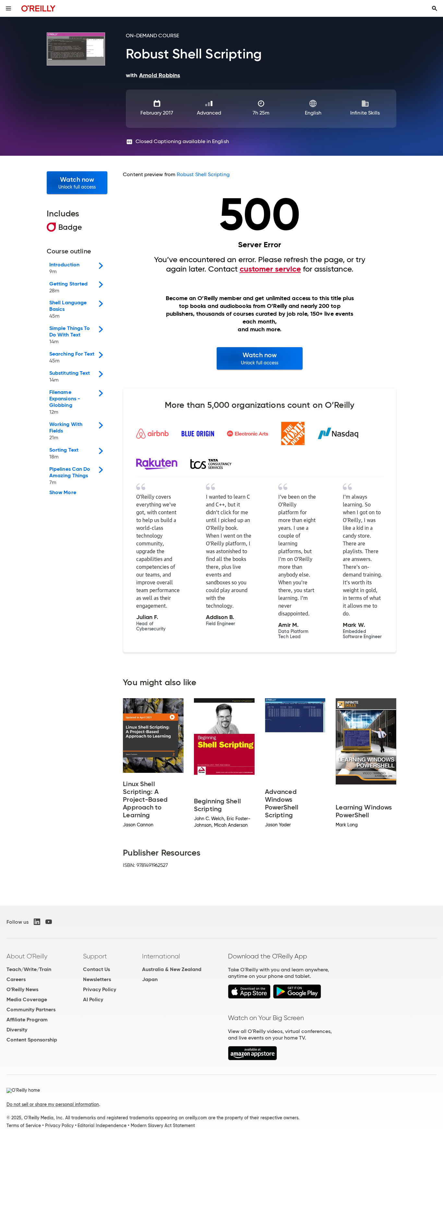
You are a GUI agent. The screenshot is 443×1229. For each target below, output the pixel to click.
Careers (16, 979)
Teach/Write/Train (28, 969)
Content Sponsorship (31, 1039)
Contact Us (96, 969)
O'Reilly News (22, 989)
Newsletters (97, 979)
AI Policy (93, 999)
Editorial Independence (102, 1125)
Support (95, 956)
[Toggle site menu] (8, 8)
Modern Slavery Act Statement (163, 1125)
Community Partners (30, 1009)
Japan (150, 979)
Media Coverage (26, 999)
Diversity (16, 1029)
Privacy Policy (99, 989)
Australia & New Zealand (171, 969)
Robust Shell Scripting (203, 174)
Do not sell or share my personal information (52, 1104)
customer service (270, 269)
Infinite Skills (365, 113)
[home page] (38, 8)
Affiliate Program (27, 1019)
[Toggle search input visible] (434, 8)
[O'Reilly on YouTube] (48, 922)
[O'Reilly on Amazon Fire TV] (252, 1058)
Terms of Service (23, 1125)
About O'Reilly (26, 956)
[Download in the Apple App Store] (249, 996)
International (161, 956)
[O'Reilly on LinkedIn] (37, 922)
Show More (62, 492)
